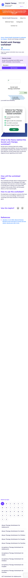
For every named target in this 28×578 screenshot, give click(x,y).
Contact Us (14, 25)
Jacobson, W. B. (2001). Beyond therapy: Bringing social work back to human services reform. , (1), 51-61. (14, 221)
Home (2, 37)
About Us (23, 18)
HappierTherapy (6, 49)
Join (14, 129)
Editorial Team (9, 22)
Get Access (14, 68)
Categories (19, 22)
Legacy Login (21, 2)
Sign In (21, 6)
